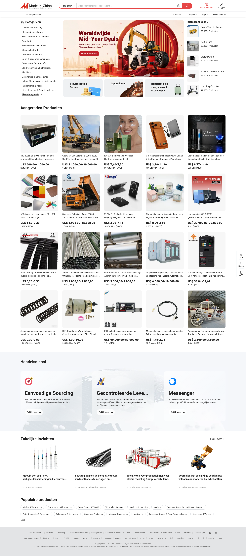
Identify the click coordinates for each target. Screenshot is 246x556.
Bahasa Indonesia (215, 538)
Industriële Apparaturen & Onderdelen (39, 81)
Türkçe (190, 538)
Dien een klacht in (36, 533)
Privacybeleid (96, 533)
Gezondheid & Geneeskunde (35, 76)
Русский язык (130, 538)
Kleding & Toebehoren (32, 32)
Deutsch (96, 538)
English (36, 538)
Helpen (192, 14)
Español (86, 538)
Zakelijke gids (199, 533)
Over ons (49, 533)
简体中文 (45, 538)
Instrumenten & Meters (33, 85)
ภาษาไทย (180, 538)
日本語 (66, 538)
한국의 (142, 538)
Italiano (118, 538)
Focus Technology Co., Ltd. (119, 543)
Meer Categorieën (30, 94)
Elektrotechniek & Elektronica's (37, 67)
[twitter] (216, 533)
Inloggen (222, 7)
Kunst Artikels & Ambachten (35, 36)
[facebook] (210, 533)
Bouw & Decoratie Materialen (36, 58)
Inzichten (187, 533)
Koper (176, 14)
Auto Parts (27, 41)
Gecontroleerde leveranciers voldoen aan (164, 533)
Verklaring (61, 533)
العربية (150, 538)
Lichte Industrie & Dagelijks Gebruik (39, 90)
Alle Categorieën (31, 14)
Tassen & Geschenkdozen (34, 45)
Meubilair (26, 72)
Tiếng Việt (201, 538)
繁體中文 (56, 538)
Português (107, 538)
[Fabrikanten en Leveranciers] (36, 6)
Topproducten (139, 533)
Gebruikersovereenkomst (78, 533)
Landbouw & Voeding (32, 27)
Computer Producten (32, 54)
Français (76, 538)
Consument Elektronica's (34, 63)
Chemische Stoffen (31, 49)
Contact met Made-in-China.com (117, 533)
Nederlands (161, 538)
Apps (204, 14)
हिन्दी (171, 538)
